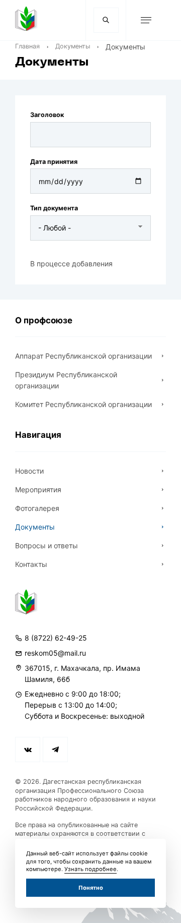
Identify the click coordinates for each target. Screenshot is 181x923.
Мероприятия (38, 489)
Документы (72, 46)
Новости (29, 471)
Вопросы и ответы (46, 545)
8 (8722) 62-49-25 (56, 637)
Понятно (90, 887)
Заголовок (47, 115)
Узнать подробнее (90, 869)
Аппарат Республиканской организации (83, 356)
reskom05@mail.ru (55, 653)
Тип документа (54, 208)
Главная (27, 46)
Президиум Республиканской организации (66, 380)
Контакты (31, 564)
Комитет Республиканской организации (83, 404)
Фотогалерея (37, 508)
